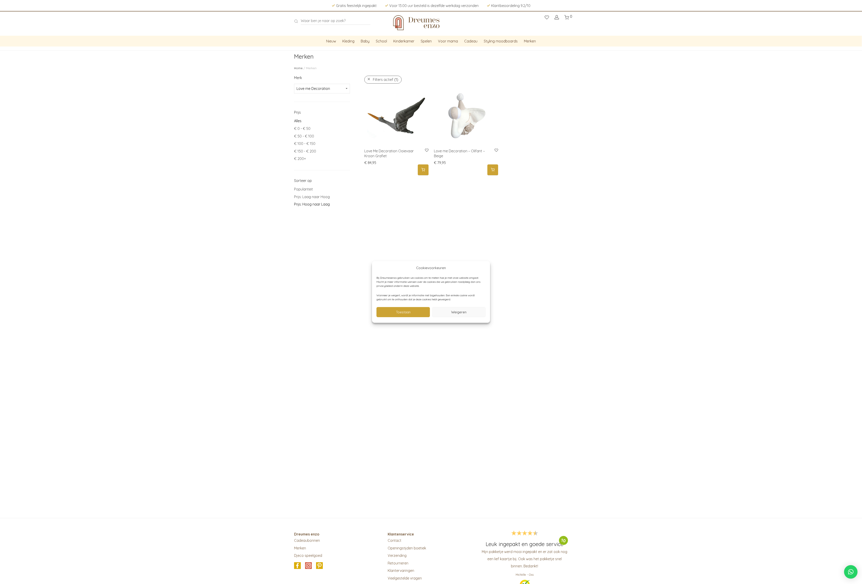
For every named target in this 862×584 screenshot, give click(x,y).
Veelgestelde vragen (405, 578)
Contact (394, 540)
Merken (530, 41)
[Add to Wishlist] (426, 150)
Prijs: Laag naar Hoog (312, 197)
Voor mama (448, 41)
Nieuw (331, 41)
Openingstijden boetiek (407, 548)
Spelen (426, 41)
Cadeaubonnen (307, 540)
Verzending (397, 555)
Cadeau (470, 41)
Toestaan (403, 312)
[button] (423, 169)
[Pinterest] (319, 566)
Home (298, 68)
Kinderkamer (403, 41)
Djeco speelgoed (308, 555)
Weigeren (458, 312)
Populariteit (303, 189)
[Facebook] (297, 566)
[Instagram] (308, 566)
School (381, 41)
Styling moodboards (501, 41)
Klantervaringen (401, 570)
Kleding (348, 41)
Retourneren (398, 563)
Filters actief (385, 79)
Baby (365, 41)
